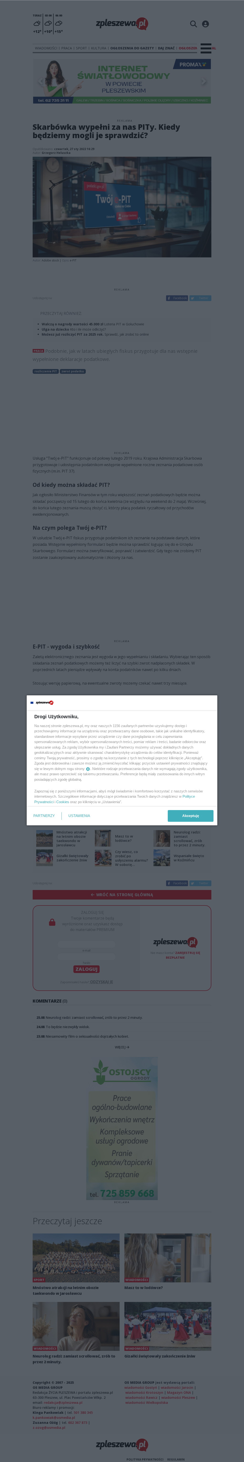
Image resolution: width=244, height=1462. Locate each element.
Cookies (62, 802)
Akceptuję (190, 816)
